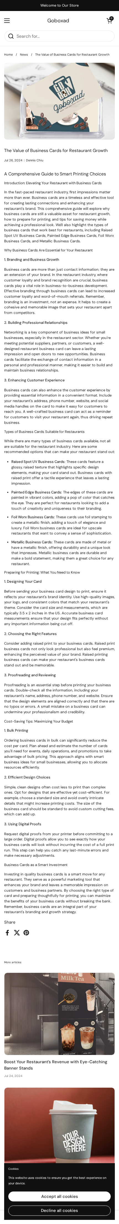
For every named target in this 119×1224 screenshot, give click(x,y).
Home (8, 54)
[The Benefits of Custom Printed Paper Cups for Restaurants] (59, 1128)
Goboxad (58, 20)
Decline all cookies (59, 1210)
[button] (109, 20)
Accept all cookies (59, 1196)
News (24, 54)
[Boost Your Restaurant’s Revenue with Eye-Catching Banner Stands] (59, 1014)
